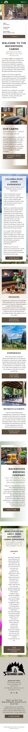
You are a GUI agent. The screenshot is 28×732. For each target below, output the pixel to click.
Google (16, 693)
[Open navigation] (2, 2)
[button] (14, 24)
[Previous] (5, 597)
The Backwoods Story (14, 649)
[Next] (23, 597)
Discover (14, 258)
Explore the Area (14, 376)
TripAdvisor (14, 693)
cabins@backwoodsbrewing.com (14, 688)
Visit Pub (11, 510)
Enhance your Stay (14, 320)
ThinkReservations (14, 728)
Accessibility (11, 689)
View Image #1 (11, 17)
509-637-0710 (14, 686)
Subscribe (14, 716)
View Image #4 (15, 17)
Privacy (18, 689)
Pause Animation (25, 17)
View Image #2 (12, 17)
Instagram (11, 693)
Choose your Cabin (14, 157)
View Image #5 (16, 17)
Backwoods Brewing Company (13, 148)
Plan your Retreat (14, 432)
